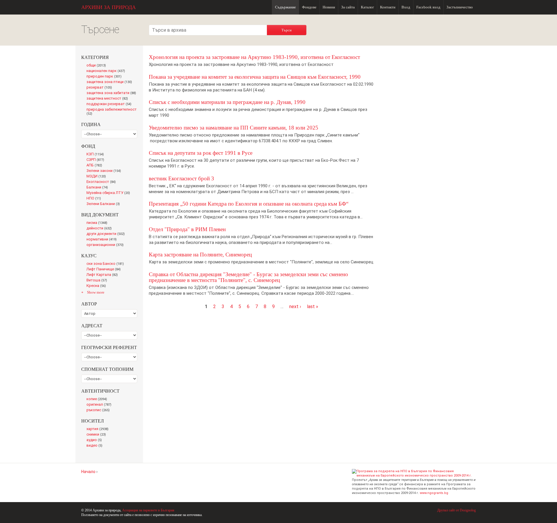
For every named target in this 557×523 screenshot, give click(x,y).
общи (97, 65)
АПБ (95, 165)
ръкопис (99, 410)
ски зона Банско (106, 264)
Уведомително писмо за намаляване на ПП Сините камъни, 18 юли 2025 (233, 128)
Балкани (98, 187)
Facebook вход (428, 7)
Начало (88, 471)
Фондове (309, 7)
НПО (95, 198)
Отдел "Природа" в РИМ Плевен (187, 229)
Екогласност (102, 182)
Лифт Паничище (105, 269)
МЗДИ (97, 176)
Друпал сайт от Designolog (456, 510)
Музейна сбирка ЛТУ (109, 193)
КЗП (96, 154)
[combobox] (208, 30)
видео (95, 445)
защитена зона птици (110, 82)
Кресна (97, 286)
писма (98, 223)
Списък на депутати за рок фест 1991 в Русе (200, 153)
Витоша (98, 280)
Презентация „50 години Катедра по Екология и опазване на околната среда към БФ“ (248, 204)
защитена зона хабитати (111, 93)
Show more (95, 292)
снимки (97, 434)
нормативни (102, 239)
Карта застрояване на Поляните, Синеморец (200, 254)
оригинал (100, 404)
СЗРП (96, 160)
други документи (106, 234)
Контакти (387, 7)
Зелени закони (104, 171)
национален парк (106, 71)
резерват (100, 87)
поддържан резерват (110, 104)
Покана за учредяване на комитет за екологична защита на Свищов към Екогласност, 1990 (255, 77)
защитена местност (108, 98)
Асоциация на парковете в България (148, 510)
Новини (329, 7)
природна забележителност (111, 111)
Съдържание (285, 7)
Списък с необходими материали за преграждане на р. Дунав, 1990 (227, 102)
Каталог (367, 7)
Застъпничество (459, 7)
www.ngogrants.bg (434, 493)
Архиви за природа (108, 7)
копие (97, 399)
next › (295, 306)
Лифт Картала (103, 275)
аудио (95, 440)
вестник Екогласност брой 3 (181, 178)
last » (312, 306)
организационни (106, 245)
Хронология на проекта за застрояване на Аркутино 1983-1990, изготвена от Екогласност (254, 57)
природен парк (105, 76)
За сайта (348, 7)
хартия (98, 429)
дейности (100, 228)
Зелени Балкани (104, 204)
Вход (406, 7)
